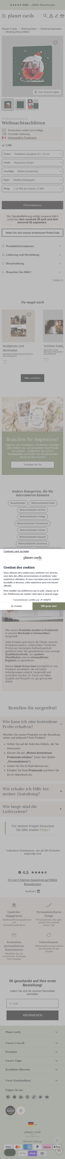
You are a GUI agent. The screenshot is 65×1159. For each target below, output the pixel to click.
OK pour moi (49, 606)
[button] (10, 1152)
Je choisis (16, 606)
